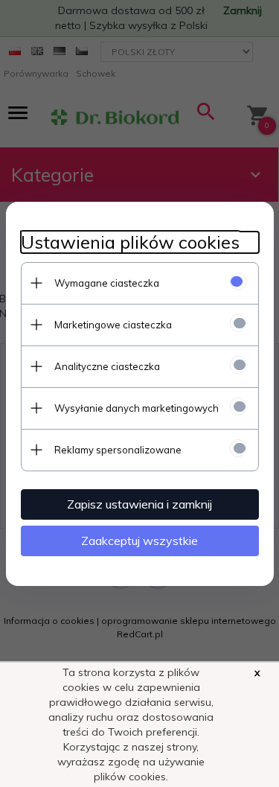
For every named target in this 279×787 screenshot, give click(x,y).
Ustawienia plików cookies (130, 242)
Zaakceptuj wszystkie (139, 540)
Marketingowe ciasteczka (113, 325)
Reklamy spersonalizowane (118, 450)
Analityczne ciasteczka (107, 366)
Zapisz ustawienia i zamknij (139, 504)
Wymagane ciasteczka (106, 283)
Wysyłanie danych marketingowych (136, 408)
